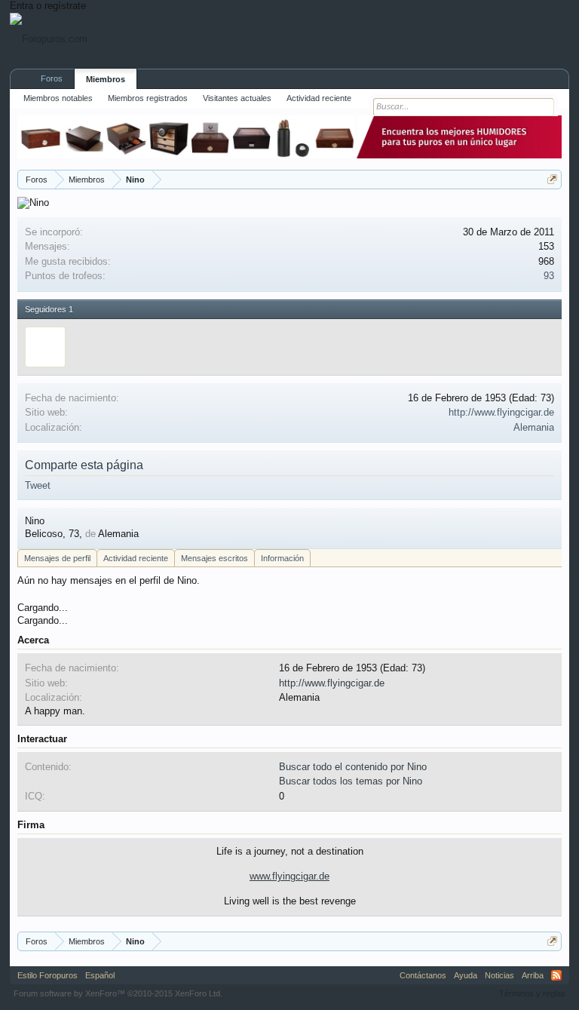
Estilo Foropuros (47, 975)
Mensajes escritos (214, 558)
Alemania (533, 427)
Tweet (38, 485)
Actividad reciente (135, 558)
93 (549, 275)
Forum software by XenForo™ (118, 993)
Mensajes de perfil (57, 558)
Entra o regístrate (48, 5)
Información (282, 558)
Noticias (499, 975)
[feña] (45, 347)
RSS (556, 975)
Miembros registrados (148, 98)
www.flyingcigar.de (289, 876)
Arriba (533, 975)
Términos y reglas (532, 993)
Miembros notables (58, 98)
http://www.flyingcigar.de (501, 412)
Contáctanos (423, 975)
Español (100, 975)
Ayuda (465, 975)
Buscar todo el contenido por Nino (353, 766)
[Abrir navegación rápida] (552, 179)
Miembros (105, 79)
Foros (52, 78)
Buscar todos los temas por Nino (350, 781)
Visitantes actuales (237, 98)
